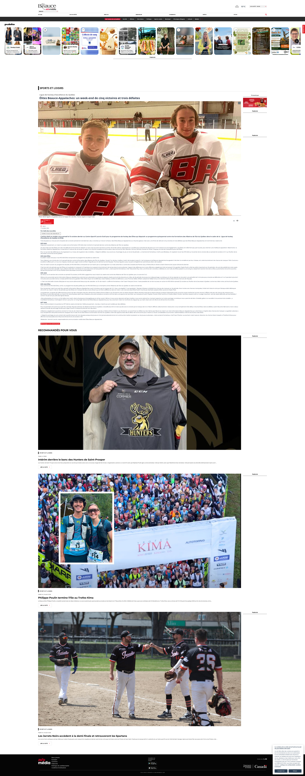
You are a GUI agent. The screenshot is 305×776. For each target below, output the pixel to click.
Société (125, 19)
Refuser (295, 771)
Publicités (55, 764)
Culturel (190, 19)
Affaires (132, 19)
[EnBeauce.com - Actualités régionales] (47, 6)
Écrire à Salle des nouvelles (50, 233)
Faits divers (140, 19)
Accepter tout (281, 771)
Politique (149, 19)
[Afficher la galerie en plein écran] (239, 103)
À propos (54, 759)
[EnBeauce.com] (44, 763)
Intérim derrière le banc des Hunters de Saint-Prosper (71, 459)
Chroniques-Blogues (179, 19)
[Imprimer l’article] (237, 220)
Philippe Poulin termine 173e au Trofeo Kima (65, 597)
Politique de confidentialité (60, 766)
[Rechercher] (266, 14)
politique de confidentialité (287, 765)
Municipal (168, 19)
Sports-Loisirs (158, 19)
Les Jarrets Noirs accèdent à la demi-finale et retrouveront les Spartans (82, 735)
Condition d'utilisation (59, 768)
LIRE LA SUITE (44, 467)
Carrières (55, 761)
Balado (197, 19)
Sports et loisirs (51, 88)
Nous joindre (56, 757)
